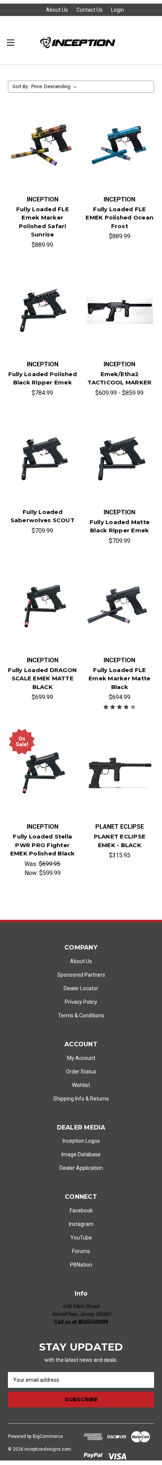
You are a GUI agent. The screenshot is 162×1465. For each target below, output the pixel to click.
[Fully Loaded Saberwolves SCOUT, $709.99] (42, 459)
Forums (81, 1251)
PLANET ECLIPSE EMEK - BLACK (120, 841)
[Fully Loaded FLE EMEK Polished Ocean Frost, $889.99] (119, 146)
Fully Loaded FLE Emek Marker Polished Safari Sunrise (42, 222)
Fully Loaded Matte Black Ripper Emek (120, 526)
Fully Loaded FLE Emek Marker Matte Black (119, 678)
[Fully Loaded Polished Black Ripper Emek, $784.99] (42, 311)
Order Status (81, 1072)
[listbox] (55, 86)
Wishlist (81, 1085)
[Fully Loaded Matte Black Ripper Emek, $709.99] (119, 459)
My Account (81, 1058)
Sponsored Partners (81, 975)
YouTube (81, 1238)
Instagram (81, 1224)
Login (117, 10)
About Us (57, 10)
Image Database (81, 1154)
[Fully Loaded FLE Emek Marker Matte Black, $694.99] (119, 607)
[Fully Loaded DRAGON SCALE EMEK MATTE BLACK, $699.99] (42, 607)
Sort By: (20, 86)
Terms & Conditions (81, 1015)
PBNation (81, 1265)
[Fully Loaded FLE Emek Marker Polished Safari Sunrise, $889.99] (42, 146)
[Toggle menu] (10, 42)
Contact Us (89, 10)
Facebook (81, 1210)
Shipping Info (68, 1099)
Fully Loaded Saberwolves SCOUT (43, 516)
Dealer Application (81, 1168)
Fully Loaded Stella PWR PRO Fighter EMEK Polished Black (42, 845)
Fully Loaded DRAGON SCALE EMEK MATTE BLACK (42, 678)
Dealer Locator (81, 988)
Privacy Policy (81, 1002)
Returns (99, 1099)
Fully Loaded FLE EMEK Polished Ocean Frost (119, 218)
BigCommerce (48, 1436)
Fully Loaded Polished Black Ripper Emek (42, 378)
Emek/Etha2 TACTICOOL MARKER (119, 378)
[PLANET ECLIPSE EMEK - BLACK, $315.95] (119, 773)
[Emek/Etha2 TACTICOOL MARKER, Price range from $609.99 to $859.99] (119, 311)
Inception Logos (81, 1141)
